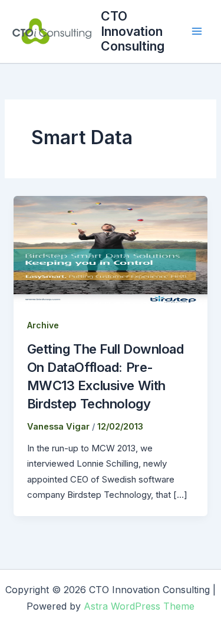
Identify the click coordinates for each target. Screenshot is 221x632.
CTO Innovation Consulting (132, 31)
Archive (43, 325)
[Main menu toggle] (197, 31)
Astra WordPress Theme (139, 606)
